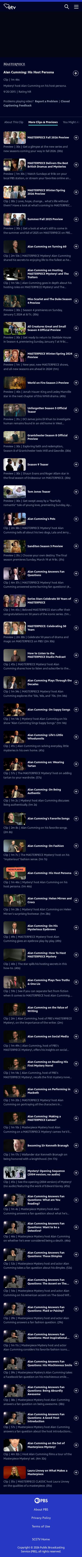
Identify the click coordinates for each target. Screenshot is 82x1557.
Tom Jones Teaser (39, 492)
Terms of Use (41, 1526)
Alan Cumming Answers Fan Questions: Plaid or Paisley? (46, 1309)
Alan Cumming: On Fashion (46, 846)
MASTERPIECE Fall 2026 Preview (48, 137)
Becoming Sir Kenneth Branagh (48, 1145)
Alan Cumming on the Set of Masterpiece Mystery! (46, 1445)
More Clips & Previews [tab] (43, 122)
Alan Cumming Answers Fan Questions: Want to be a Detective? (46, 1227)
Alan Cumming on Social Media (48, 1036)
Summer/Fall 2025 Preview (45, 219)
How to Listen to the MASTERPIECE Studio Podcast (47, 655)
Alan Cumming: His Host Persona (49, 873)
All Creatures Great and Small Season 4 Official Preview (47, 328)
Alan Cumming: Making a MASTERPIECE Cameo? (44, 1118)
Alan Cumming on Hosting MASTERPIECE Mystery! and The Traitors (48, 274)
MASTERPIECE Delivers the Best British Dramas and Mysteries (48, 164)
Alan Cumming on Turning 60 (47, 246)
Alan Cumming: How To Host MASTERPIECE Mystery (47, 954)
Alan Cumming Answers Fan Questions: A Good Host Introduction (46, 1418)
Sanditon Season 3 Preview (45, 546)
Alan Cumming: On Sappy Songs (49, 709)
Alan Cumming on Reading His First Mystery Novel (48, 1063)
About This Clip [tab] (13, 122)
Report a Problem (46, 101)
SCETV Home (41, 1539)
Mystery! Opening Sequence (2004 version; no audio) (46, 1172)
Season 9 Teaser (38, 464)
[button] (67, 6)
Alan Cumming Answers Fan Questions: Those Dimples (46, 1254)
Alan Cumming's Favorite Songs (49, 818)
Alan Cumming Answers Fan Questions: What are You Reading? (46, 1200)
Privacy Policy (41, 1518)
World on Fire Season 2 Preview (48, 383)
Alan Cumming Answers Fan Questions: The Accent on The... (48, 1281)
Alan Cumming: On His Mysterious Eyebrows (43, 927)
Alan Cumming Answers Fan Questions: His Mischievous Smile (50, 1363)
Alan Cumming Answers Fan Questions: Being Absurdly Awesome (46, 1390)
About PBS (41, 1509)
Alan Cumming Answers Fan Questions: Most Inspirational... (49, 1336)
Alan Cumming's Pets (41, 519)
